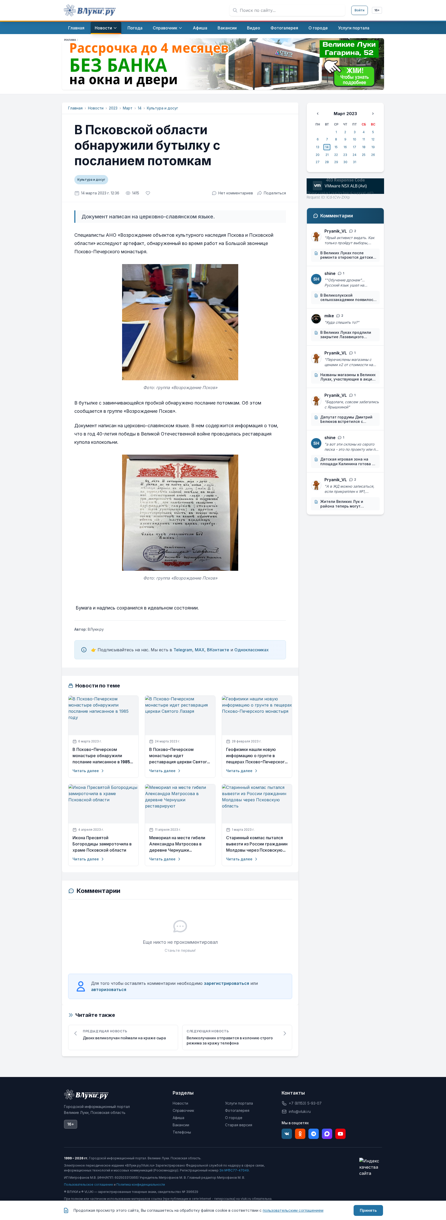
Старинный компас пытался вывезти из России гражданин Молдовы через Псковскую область (257, 844)
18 (363, 147)
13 (317, 147)
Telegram (182, 649)
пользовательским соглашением (293, 1210)
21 (327, 155)
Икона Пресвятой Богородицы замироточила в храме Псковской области (102, 844)
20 (318, 155)
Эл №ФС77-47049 (234, 1170)
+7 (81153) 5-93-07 (305, 1103)
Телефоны (182, 1132)
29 (336, 162)
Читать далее (86, 771)
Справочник (183, 1110)
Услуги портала (239, 1103)
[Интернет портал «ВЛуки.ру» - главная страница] (90, 10)
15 (336, 147)
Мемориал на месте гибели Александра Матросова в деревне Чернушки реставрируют (177, 844)
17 (354, 147)
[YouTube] (340, 1134)
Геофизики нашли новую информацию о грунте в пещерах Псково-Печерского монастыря (256, 756)
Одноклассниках (251, 649)
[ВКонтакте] (287, 1134)
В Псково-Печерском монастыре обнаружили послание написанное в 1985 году (101, 756)
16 (345, 147)
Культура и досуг (162, 108)
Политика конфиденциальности (140, 1184)
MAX (199, 649)
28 (327, 162)
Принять (368, 1210)
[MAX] (327, 1134)
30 (345, 162)
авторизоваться (108, 989)
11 (363, 139)
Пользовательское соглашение (88, 1184)
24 (354, 155)
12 (373, 139)
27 (318, 162)
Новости (95, 108)
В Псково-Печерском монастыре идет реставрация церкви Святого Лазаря (179, 756)
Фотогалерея (237, 1110)
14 (139, 108)
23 (345, 155)
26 (373, 155)
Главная (75, 108)
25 (363, 155)
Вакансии (181, 1125)
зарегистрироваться (226, 983)
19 (373, 147)
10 (354, 139)
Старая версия (238, 1125)
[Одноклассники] (300, 1134)
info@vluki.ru (300, 1111)
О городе (233, 1117)
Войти (359, 10)
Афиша (178, 1117)
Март (127, 108)
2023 (113, 108)
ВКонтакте (218, 649)
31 (354, 162)
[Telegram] (313, 1134)
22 (336, 155)
